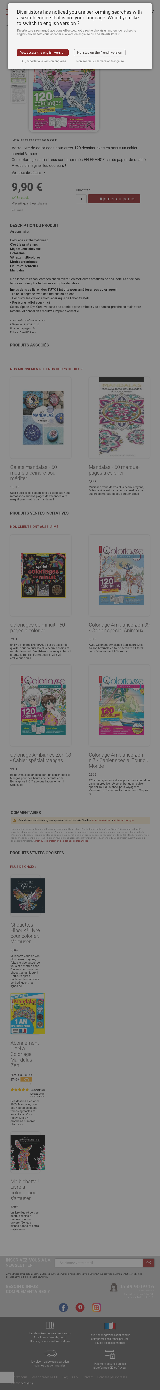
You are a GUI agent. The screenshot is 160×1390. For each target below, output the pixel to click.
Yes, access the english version (42, 52)
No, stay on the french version (99, 52)
